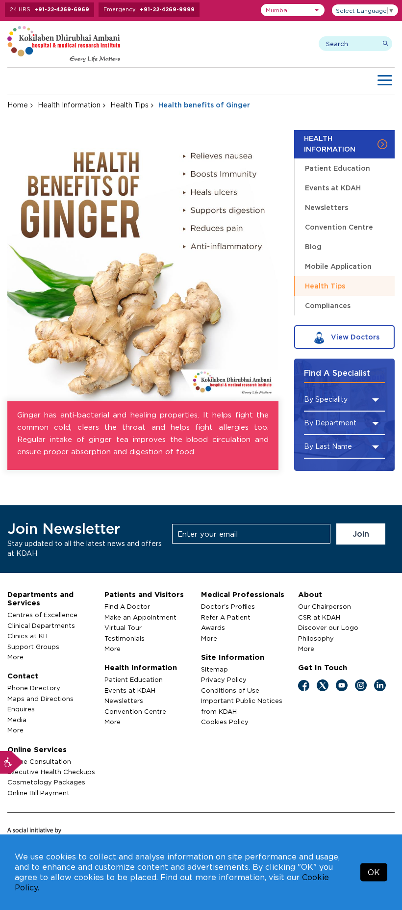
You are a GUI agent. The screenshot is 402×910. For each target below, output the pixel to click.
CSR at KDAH (319, 617)
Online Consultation (39, 761)
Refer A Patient (226, 617)
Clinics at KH (27, 635)
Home (17, 104)
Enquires (21, 708)
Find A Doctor (127, 606)
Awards (213, 627)
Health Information (69, 104)
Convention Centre (339, 227)
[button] (293, 10)
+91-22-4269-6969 (61, 9)
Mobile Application (338, 266)
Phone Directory (33, 687)
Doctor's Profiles (228, 606)
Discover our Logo (328, 627)
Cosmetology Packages (46, 782)
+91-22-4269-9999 (167, 9)
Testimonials (124, 638)
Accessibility (11, 762)
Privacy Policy (224, 679)
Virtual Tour (123, 627)
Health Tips (129, 104)
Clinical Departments (41, 625)
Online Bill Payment (38, 792)
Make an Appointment (140, 617)
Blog (313, 246)
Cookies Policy (225, 721)
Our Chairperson (324, 606)
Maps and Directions (40, 698)
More (15, 656)
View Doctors (354, 336)
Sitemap (214, 669)
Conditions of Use (230, 690)
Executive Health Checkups (51, 771)
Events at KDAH (333, 187)
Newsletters (326, 207)
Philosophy (316, 638)
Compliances (328, 305)
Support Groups (33, 646)
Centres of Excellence (42, 614)
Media (16, 719)
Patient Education (337, 168)
